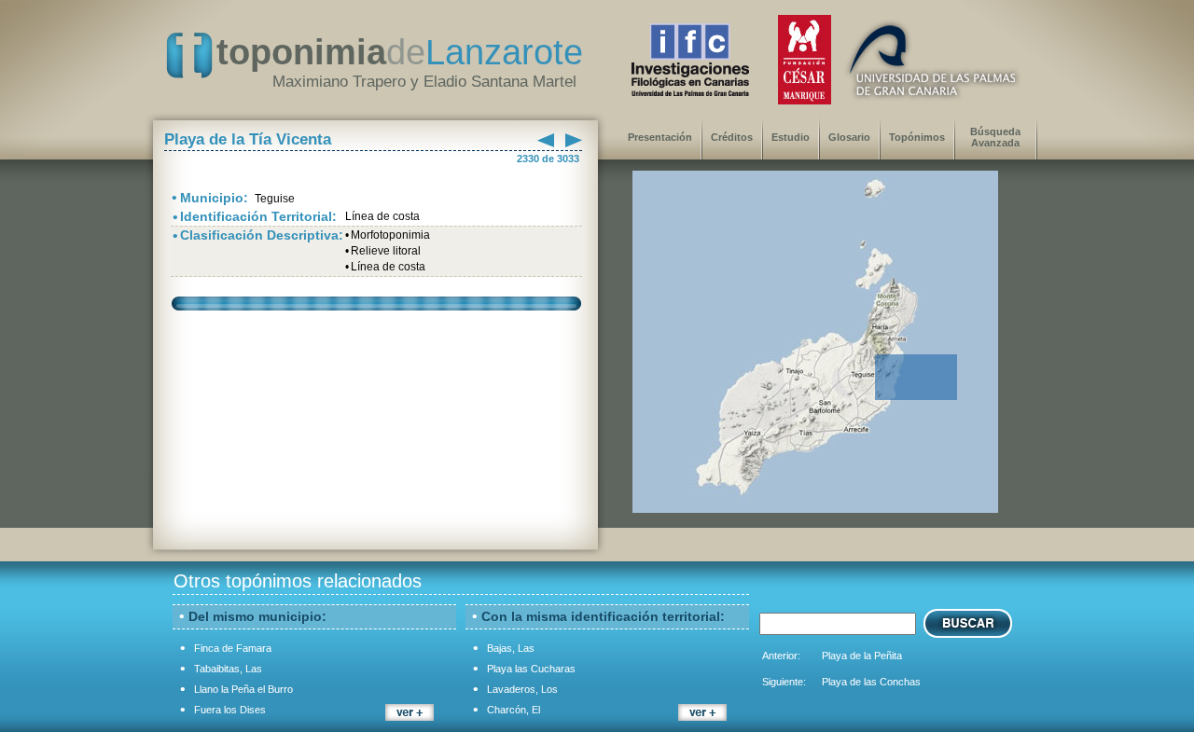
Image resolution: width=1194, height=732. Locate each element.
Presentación (660, 137)
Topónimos (917, 137)
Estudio (790, 137)
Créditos (732, 137)
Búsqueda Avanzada (995, 137)
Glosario (849, 137)
